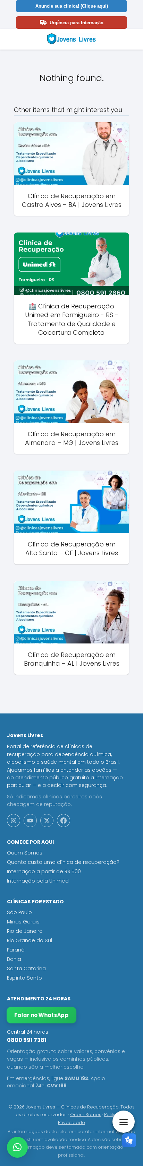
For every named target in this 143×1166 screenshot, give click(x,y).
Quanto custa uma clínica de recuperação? (63, 862)
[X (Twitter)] (46, 820)
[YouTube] (30, 820)
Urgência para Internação (76, 22)
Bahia (14, 959)
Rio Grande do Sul (29, 940)
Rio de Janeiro (25, 931)
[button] (17, 1147)
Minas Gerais (23, 921)
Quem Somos (24, 852)
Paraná (16, 949)
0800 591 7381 (27, 1040)
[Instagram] (13, 820)
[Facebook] (63, 820)
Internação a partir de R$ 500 (44, 871)
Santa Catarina (26, 968)
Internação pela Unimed (38, 880)
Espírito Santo (24, 977)
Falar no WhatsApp (41, 1015)
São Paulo (19, 912)
